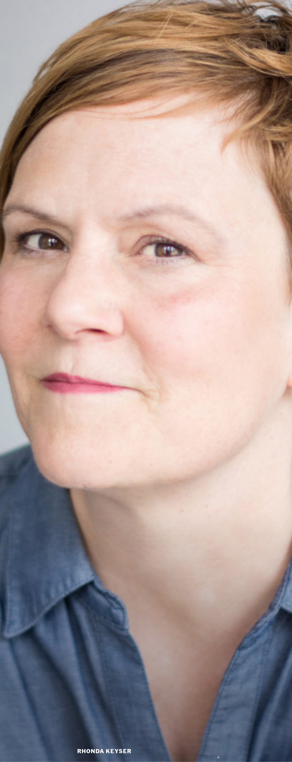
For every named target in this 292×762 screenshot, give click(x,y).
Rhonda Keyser (104, 751)
